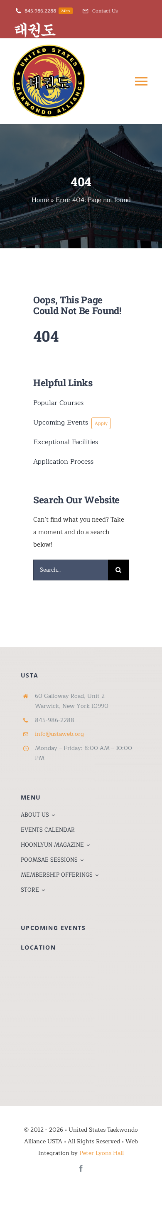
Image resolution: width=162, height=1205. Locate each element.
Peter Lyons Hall (101, 1153)
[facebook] (81, 1168)
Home (40, 200)
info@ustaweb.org (59, 734)
